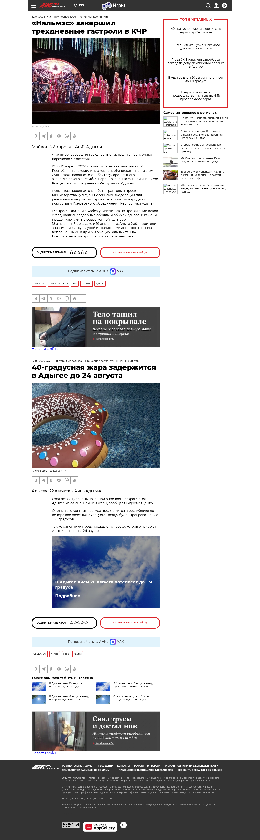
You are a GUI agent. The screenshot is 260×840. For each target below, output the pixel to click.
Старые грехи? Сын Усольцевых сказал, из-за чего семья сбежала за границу (203, 148)
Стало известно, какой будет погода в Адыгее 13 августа (131, 698)
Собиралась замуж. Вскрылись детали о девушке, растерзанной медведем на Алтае (202, 134)
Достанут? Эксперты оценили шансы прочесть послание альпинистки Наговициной (204, 121)
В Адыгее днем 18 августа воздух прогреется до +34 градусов (69, 698)
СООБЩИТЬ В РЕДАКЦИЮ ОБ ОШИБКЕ (200, 770)
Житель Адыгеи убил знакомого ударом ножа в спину (196, 46)
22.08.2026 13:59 (41, 360)
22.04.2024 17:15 (41, 16)
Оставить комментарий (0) (130, 252)
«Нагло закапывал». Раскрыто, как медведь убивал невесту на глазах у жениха (203, 188)
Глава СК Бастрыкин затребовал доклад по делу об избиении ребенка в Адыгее (196, 63)
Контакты (123, 766)
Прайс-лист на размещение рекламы (85, 770)
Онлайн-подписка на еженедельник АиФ (191, 766)
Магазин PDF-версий (147, 766)
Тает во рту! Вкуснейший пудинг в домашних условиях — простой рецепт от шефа (202, 175)
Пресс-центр (105, 766)
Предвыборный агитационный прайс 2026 (146, 770)
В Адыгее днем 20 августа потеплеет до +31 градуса (195, 79)
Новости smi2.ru (45, 349)
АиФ (65, 470)
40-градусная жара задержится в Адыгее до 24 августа (196, 30)
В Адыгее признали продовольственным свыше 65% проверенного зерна (195, 96)
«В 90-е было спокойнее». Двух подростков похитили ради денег (202, 160)
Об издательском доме (77, 766)
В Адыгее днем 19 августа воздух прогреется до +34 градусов (133, 685)
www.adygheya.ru (43, 126)
